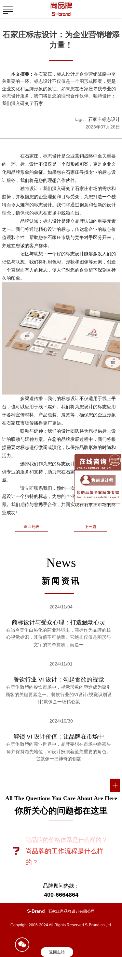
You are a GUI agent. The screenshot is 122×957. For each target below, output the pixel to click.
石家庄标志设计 (104, 119)
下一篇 (90, 526)
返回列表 (31, 526)
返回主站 (57, 952)
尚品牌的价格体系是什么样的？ (66, 840)
